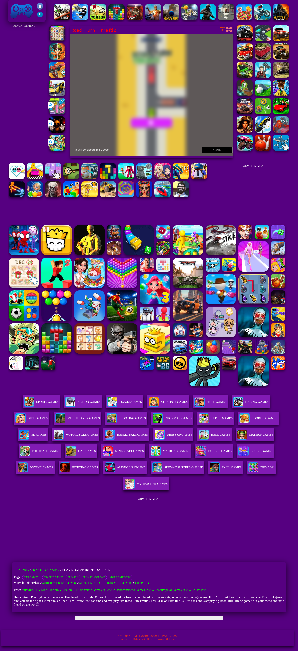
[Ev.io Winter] (57, 76)
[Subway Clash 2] (135, 19)
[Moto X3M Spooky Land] (189, 19)
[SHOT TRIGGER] (80, 19)
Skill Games (216, 401)
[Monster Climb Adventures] (245, 149)
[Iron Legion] (245, 113)
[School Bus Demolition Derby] (108, 196)
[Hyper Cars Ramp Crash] (57, 95)
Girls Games (38, 418)
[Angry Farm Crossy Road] (263, 76)
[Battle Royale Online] (199, 178)
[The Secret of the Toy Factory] (57, 131)
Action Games (88, 401)
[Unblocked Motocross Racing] (62, 19)
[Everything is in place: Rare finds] (245, 131)
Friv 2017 (21, 570)
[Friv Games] (40, 8)
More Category (120, 577)
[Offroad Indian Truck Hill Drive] (263, 58)
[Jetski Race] (162, 196)
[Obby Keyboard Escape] (281, 95)
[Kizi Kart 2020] (245, 95)
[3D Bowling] (263, 149)
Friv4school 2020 (94, 577)
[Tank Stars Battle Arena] (144, 178)
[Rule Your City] (181, 196)
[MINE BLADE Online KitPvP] (57, 149)
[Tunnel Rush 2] (126, 196)
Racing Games (256, 401)
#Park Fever (34, 590)
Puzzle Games (130, 401)
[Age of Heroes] (57, 58)
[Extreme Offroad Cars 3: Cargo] (281, 76)
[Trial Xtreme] (262, 19)
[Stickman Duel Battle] (17, 196)
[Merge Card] (53, 178)
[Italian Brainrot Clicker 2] (281, 149)
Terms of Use (165, 639)
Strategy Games (174, 401)
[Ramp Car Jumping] (263, 131)
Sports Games (47, 401)
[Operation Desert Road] (245, 58)
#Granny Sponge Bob (64, 590)
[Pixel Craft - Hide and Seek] (126, 178)
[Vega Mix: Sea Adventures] (35, 196)
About (125, 639)
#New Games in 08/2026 (100, 590)
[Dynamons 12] (181, 178)
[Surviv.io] (71, 178)
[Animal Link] (57, 40)
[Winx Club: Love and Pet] (162, 178)
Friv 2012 (73, 577)
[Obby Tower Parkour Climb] (71, 196)
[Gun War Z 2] (153, 19)
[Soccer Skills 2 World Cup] (98, 19)
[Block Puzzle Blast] (116, 19)
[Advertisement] (24, 89)
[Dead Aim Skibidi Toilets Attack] (226, 19)
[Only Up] (171, 19)
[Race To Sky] (35, 178)
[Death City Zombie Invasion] (53, 196)
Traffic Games (53, 577)
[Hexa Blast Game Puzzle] (89, 178)
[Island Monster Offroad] (281, 58)
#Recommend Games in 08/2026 (138, 590)
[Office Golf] (263, 95)
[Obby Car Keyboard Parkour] (281, 113)
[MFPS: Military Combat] (208, 19)
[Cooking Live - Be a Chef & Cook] (244, 19)
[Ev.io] (281, 131)
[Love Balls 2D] (17, 178)
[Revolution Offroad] (281, 40)
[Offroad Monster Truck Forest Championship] (245, 40)
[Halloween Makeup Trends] (144, 196)
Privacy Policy (142, 639)
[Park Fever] (57, 113)
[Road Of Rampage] (245, 76)
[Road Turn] (263, 40)
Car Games (31, 577)
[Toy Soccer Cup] (263, 113)
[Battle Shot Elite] (281, 19)
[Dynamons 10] (89, 196)
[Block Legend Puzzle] (108, 178)
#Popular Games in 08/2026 (178, 590)
